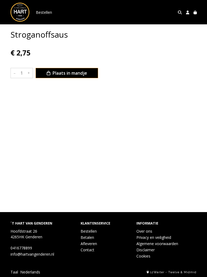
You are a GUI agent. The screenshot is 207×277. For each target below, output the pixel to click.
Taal (14, 272)
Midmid (190, 272)
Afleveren (89, 243)
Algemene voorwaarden (157, 243)
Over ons (144, 231)
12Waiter (157, 272)
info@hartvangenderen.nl (32, 254)
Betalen (87, 237)
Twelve (174, 272)
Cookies (143, 256)
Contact (87, 249)
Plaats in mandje (69, 73)
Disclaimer (145, 249)
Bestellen (44, 12)
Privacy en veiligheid (153, 237)
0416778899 (21, 247)
